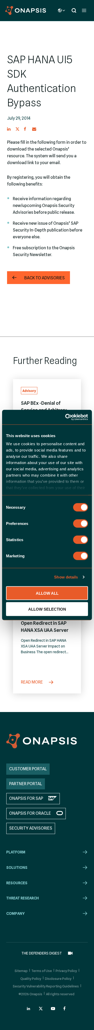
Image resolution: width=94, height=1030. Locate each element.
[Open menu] (84, 10)
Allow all (47, 593)
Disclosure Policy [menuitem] (58, 978)
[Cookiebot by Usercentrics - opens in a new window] (66, 417)
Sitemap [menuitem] (21, 971)
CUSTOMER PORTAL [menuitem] (28, 768)
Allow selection (47, 609)
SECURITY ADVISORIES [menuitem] (30, 828)
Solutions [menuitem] (16, 867)
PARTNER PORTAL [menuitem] (25, 783)
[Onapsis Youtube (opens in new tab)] (53, 1008)
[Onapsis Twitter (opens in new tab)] (41, 1008)
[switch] (80, 523)
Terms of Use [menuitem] (41, 971)
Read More (32, 682)
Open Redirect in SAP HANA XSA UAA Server (44, 626)
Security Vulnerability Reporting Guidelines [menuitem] (46, 986)
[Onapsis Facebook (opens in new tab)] (65, 1008)
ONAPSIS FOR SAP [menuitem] (26, 798)
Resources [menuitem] (16, 883)
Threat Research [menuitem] (22, 898)
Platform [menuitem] (15, 852)
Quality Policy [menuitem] (30, 978)
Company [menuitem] (15, 913)
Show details (66, 577)
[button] (9, 129)
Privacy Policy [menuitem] (66, 971)
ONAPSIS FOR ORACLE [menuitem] (30, 813)
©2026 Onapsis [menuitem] (30, 994)
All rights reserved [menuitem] (60, 994)
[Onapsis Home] (41, 740)
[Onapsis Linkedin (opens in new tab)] (29, 1008)
